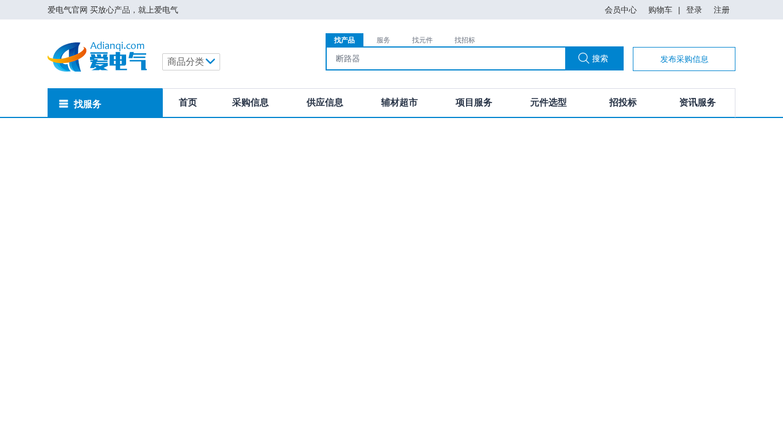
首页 (188, 102)
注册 (722, 9)
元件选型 (548, 102)
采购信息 (250, 102)
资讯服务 (697, 102)
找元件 (422, 40)
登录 (694, 9)
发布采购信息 (684, 59)
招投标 (623, 102)
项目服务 (474, 102)
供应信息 (325, 102)
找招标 (465, 40)
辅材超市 (399, 102)
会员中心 (621, 9)
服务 (383, 40)
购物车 (660, 9)
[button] (191, 62)
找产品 (344, 40)
